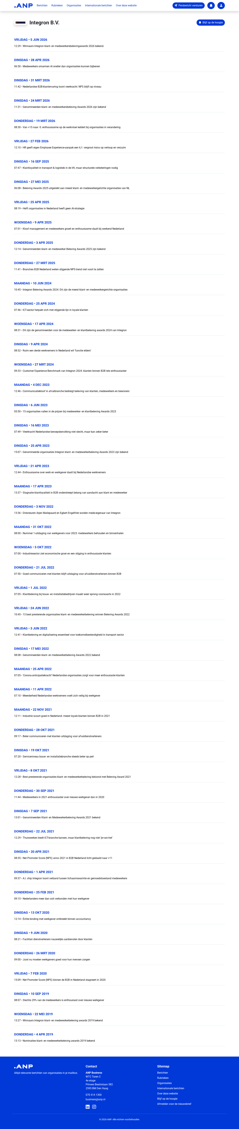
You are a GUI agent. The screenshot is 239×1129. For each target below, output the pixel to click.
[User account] (221, 5)
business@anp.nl (95, 1099)
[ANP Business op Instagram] (94, 1107)
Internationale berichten (98, 5)
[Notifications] (211, 5)
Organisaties (74, 5)
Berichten (42, 5)
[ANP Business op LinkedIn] (88, 1107)
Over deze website (126, 5)
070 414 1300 (94, 1094)
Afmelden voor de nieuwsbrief (174, 1103)
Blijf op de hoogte (167, 1098)
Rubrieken (57, 5)
